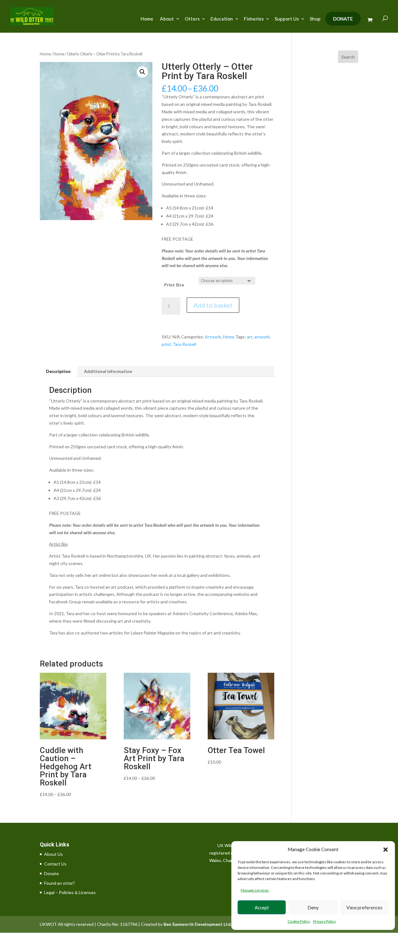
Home (147, 18)
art (249, 336)
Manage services (255, 890)
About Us (53, 854)
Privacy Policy (324, 921)
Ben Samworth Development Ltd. (198, 924)
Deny (313, 907)
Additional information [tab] (108, 371)
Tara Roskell (184, 344)
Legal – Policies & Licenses (70, 892)
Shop (315, 18)
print (166, 344)
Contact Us (55, 863)
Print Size (174, 284)
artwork (262, 336)
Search (348, 56)
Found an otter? (59, 883)
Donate (343, 18)
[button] (385, 849)
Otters (192, 18)
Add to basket (213, 305)
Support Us (287, 18)
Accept (262, 907)
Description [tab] (58, 371)
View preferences (364, 907)
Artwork (213, 336)
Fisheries (254, 18)
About (167, 18)
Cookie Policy (299, 921)
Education (222, 18)
